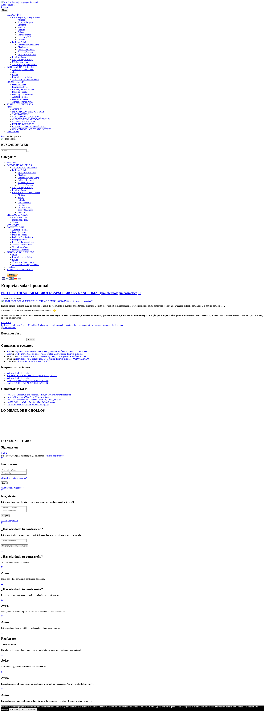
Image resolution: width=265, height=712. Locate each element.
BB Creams (23, 175)
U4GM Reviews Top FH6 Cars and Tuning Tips (28, 404)
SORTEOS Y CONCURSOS (20, 269)
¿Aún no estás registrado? (12, 488)
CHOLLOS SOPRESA (17, 215)
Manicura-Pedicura (26, 182)
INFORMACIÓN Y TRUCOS (20, 252)
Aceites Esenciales (20, 230)
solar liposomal (116, 325)
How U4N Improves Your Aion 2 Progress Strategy (29, 397)
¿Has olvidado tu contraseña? (14, 478)
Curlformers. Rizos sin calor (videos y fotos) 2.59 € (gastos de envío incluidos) (49, 354)
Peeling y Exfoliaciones (22, 237)
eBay (14, 254)
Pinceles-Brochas (25, 185)
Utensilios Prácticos (20, 249)
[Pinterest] (6, 453)
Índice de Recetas (19, 235)
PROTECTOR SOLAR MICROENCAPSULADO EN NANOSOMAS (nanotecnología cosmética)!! (71, 293)
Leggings (11, 267)
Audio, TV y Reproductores (24, 167)
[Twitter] (4, 453)
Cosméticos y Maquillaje (28, 177)
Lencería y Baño (25, 207)
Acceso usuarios (8, 5)
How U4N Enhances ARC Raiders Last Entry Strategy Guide (34, 400)
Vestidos (21, 212)
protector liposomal (54, 325)
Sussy (9, 351)
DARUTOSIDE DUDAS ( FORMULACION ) (28, 380)
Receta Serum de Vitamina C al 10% (34, 361)
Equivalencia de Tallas (22, 257)
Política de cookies (28, 709)
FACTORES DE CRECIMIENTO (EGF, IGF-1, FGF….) (32, 375)
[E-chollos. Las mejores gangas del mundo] (20, 2)
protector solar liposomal (74, 325)
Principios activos (19, 240)
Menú (4, 10)
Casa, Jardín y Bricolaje (22, 187)
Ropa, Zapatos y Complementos (26, 192)
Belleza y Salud (19, 170)
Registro (4, 7)
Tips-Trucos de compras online (25, 264)
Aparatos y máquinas (27, 172)
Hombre (21, 205)
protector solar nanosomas (97, 325)
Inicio (3, 136)
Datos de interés (19, 232)
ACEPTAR (14, 709)
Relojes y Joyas (19, 190)
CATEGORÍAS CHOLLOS (19, 165)
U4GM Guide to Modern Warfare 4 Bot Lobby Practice (31, 402)
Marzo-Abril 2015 (20, 220)
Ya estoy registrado (9, 520)
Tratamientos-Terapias (21, 247)
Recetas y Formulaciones (23, 242)
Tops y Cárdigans (25, 210)
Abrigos (21, 195)
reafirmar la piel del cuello (18, 373)
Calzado (21, 200)
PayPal (15, 259)
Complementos (24, 202)
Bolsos (21, 197)
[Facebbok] (1, 453)
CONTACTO (13, 225)
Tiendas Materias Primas (22, 244)
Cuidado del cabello (26, 180)
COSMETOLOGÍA (15, 227)
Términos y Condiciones (23, 262)
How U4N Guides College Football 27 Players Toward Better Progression (39, 395)
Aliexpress (11, 163)
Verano (15, 222)
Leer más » (6, 322)
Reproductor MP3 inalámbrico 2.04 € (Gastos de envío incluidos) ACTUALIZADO (51, 351)
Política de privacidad (55, 456)
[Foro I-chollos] (8, 327)
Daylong (41, 325)
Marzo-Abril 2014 (20, 217)
